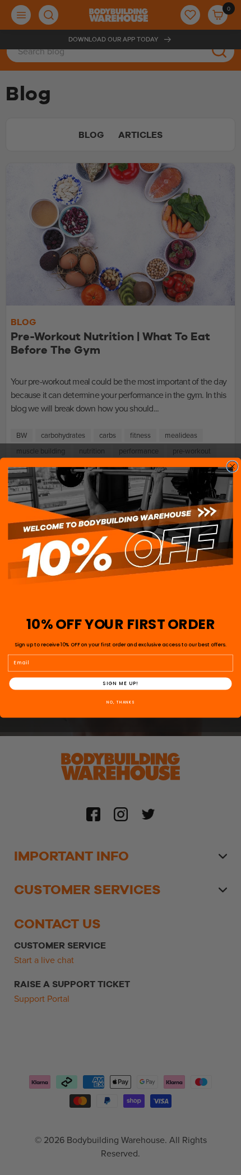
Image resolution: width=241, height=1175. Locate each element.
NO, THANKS (120, 701)
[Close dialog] (232, 466)
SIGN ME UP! (120, 683)
